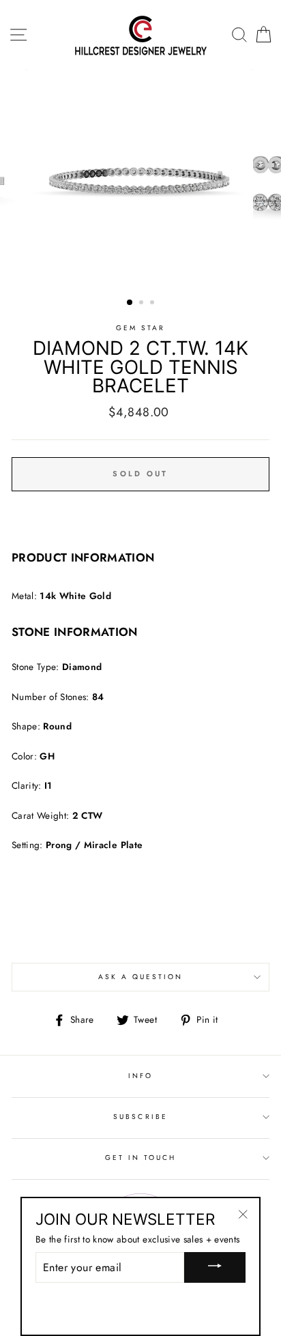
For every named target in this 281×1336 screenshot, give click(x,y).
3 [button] (153, 303)
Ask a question (140, 977)
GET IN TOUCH (141, 1157)
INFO (140, 1076)
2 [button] (142, 303)
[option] (140, 181)
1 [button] (130, 303)
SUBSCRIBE (140, 1117)
